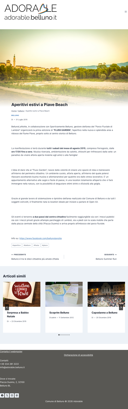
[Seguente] (121, 307)
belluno (15, 115)
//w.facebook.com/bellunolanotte (40, 238)
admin (53, 318)
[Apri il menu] (125, 12)
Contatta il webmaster (11, 351)
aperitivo (16, 245)
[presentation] (21, 294)
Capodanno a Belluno (104, 312)
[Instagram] (12, 395)
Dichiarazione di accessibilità (78, 355)
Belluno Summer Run (106, 257)
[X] (7, 395)
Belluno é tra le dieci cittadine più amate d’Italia (35, 257)
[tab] (59, 334)
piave (45, 245)
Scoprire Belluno (59, 312)
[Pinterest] (17, 395)
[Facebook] (2, 395)
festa (36, 245)
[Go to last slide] (7, 307)
